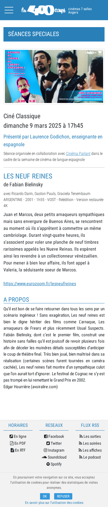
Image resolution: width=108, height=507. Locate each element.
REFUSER (63, 496)
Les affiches (92, 450)
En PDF (20, 443)
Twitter (56, 443)
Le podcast (91, 457)
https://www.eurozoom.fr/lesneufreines (39, 283)
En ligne (19, 436)
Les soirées (91, 443)
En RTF (20, 450)
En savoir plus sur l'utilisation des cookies (54, 503)
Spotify (56, 464)
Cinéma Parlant (78, 153)
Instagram (56, 450)
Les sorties (92, 436)
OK (45, 496)
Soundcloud (57, 457)
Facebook (56, 436)
